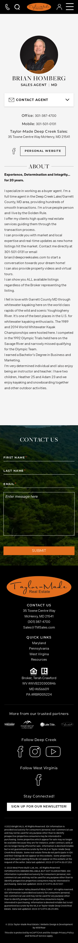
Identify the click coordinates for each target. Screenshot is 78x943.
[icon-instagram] (35, 751)
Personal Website (43, 151)
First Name (14, 457)
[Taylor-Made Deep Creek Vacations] (67, 724)
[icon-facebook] (21, 751)
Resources (39, 660)
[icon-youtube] (53, 751)
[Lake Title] (48, 724)
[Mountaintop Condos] (27, 724)
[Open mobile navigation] (70, 7)
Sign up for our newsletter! (39, 806)
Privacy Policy (66, 932)
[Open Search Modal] (15, 7)
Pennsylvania (39, 648)
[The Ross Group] (9, 724)
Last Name (14, 471)
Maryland (39, 643)
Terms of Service (38, 936)
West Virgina (39, 654)
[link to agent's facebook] (14, 151)
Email (9, 484)
